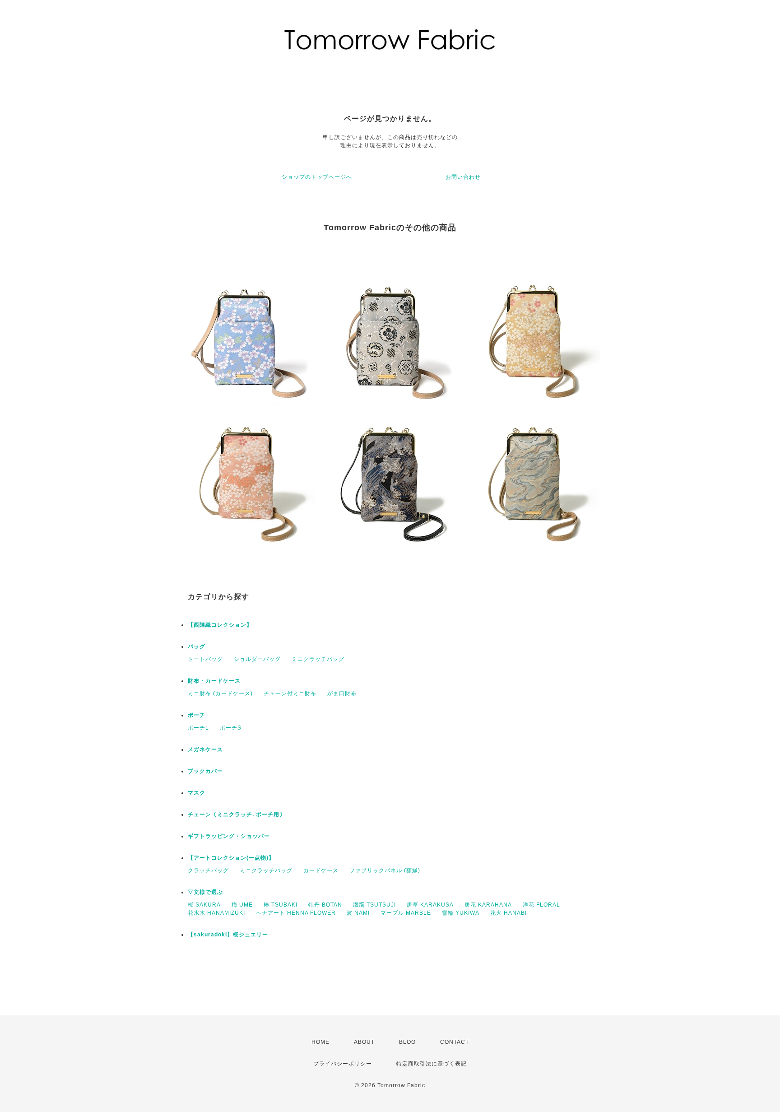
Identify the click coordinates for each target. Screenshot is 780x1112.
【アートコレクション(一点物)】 (231, 858)
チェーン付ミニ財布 (290, 693)
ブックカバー (205, 771)
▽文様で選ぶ (205, 892)
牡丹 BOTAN (325, 905)
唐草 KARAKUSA (430, 905)
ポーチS (230, 728)
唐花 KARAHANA (488, 905)
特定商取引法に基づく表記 (431, 1064)
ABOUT (364, 1042)
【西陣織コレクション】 (220, 625)
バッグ (196, 646)
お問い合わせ (463, 177)
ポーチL (198, 728)
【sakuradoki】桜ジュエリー (228, 934)
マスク (196, 793)
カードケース (321, 870)
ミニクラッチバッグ (318, 659)
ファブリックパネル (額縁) (384, 870)
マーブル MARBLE (406, 913)
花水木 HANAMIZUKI (216, 913)
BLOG (407, 1042)
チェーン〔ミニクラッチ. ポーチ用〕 (236, 814)
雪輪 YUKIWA (460, 913)
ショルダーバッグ (257, 659)
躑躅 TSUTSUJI (374, 905)
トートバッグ (205, 659)
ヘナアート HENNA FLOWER (296, 913)
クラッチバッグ (208, 870)
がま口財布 (342, 693)
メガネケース (205, 749)
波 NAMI (358, 913)
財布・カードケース (214, 681)
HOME (320, 1042)
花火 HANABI (508, 913)
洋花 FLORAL (541, 905)
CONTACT (454, 1042)
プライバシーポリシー (342, 1064)
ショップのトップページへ (317, 177)
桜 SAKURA (204, 905)
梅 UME (242, 905)
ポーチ (196, 715)
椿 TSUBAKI (280, 905)
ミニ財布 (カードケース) (220, 693)
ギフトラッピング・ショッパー (229, 836)
